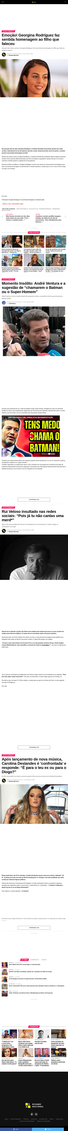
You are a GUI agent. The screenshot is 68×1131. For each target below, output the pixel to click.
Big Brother (43, 1119)
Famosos (26, 1119)
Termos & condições (43, 1121)
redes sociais (6, 210)
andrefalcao (12, 303)
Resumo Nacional (13, 55)
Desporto (34, 1119)
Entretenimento (15, 1119)
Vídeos (51, 1119)
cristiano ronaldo (22, 208)
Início (6, 1119)
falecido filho (34, 208)
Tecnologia (59, 1119)
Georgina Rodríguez (45, 208)
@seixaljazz (45, 645)
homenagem (56, 208)
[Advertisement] (34, 18)
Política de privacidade (27, 1121)
